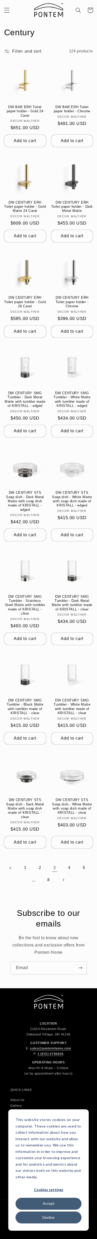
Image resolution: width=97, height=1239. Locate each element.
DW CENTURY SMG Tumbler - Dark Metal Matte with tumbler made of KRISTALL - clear (72, 603)
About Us (17, 1100)
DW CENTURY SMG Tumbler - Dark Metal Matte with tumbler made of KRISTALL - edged (25, 399)
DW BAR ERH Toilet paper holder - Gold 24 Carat (25, 111)
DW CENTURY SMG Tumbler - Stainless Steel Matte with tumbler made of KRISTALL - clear (25, 605)
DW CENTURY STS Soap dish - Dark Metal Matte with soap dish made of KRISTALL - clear (25, 808)
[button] (7, 10)
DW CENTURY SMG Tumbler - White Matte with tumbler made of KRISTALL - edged (72, 399)
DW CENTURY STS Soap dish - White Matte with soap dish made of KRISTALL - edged (72, 499)
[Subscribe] (80, 968)
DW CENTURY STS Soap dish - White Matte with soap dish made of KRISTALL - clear (72, 806)
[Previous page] (10, 868)
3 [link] (54, 868)
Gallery (15, 1106)
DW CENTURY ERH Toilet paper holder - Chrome (72, 302)
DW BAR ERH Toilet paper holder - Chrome (72, 109)
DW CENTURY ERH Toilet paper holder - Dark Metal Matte (72, 207)
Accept (49, 1203)
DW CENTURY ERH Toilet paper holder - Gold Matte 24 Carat (25, 207)
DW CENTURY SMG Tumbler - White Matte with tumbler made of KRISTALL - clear (72, 707)
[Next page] (63, 880)
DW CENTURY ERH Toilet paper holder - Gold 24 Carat (25, 302)
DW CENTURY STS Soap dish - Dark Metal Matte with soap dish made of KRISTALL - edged (25, 501)
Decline (48, 1217)
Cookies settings (48, 1189)
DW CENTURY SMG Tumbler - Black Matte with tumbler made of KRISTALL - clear (25, 707)
